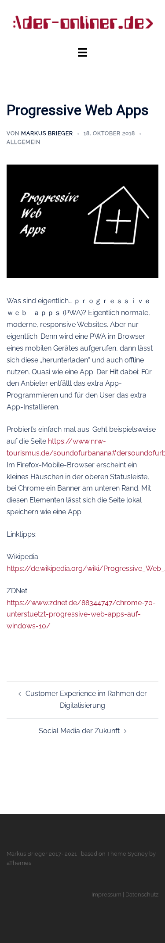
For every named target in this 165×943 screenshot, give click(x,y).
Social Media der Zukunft (79, 731)
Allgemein (23, 142)
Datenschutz (141, 894)
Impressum (106, 894)
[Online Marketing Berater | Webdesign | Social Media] (82, 22)
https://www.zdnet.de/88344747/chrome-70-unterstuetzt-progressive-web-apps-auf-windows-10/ (81, 615)
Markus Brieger (47, 133)
